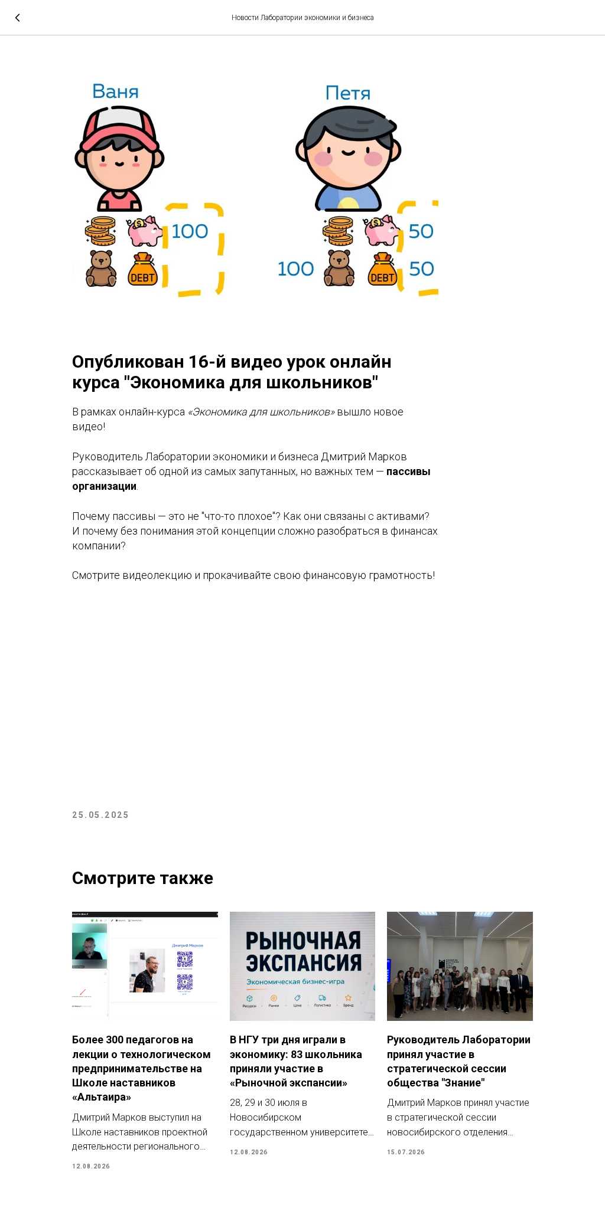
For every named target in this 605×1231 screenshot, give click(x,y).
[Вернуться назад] (17, 17)
